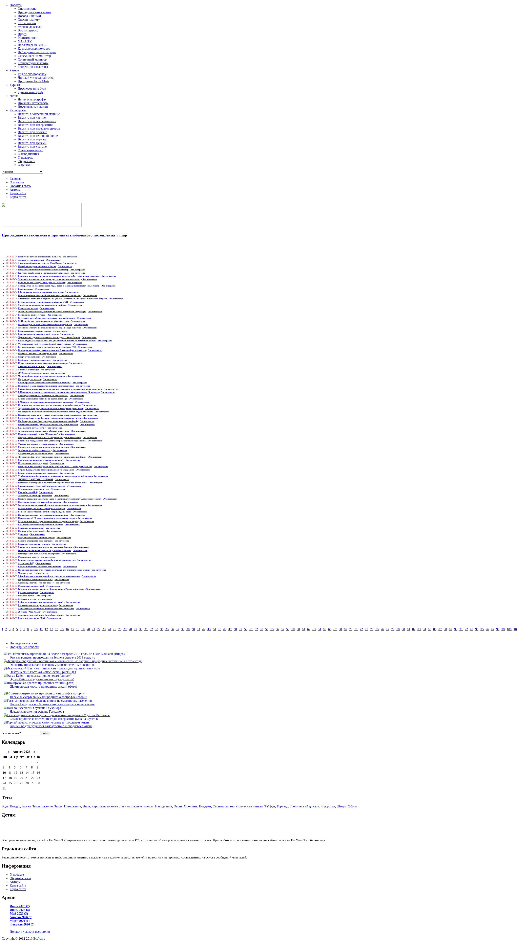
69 (345, 629)
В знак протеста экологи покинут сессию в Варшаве (44, 382)
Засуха (26, 806)
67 (335, 629)
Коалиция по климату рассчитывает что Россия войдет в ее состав (52, 350)
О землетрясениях (30, 150)
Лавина (124, 806)
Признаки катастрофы (33, 103)
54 (266, 629)
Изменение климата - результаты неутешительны (43, 515)
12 (46, 629)
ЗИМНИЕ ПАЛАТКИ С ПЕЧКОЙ (35, 479)
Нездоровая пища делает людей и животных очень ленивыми (49, 415)
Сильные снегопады (28, 369)
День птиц (23, 534)
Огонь (178, 806)
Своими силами (224, 806)
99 (503, 629)
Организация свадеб (28, 557)
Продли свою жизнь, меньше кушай (36, 537)
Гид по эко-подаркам (32, 74)
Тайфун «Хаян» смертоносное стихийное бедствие (43, 321)
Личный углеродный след (36, 77)
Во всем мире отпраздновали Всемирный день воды (44, 511)
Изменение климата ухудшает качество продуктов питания (48, 424)
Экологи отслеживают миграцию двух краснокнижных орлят (49, 279)
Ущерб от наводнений (29, 356)
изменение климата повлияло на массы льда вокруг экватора (49, 327)
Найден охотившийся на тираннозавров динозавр (43, 269)
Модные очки (25, 573)
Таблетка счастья (27, 599)
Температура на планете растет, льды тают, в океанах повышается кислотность (58, 285)
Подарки (205, 806)
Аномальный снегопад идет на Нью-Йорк (39, 263)
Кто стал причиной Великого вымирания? (39, 566)
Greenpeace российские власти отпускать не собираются (46, 318)
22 (98, 629)
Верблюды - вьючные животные (34, 360)
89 (450, 629)
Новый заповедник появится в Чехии (37, 266)
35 (167, 629)
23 (104, 629)
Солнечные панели (249, 806)
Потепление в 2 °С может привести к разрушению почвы (47, 518)
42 (203, 629)
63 (314, 629)
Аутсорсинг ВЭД (26, 563)
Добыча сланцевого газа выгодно (35, 540)
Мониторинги (27, 37)
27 (125, 629)
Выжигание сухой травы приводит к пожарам (41, 508)
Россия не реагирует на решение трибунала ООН (43, 302)
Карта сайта (18, 193)
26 (119, 629)
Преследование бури (32, 88)
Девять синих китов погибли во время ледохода (42, 398)
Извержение (72, 806)
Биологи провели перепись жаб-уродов (38, 334)
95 (482, 629)
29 (135, 629)
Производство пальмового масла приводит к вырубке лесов (49, 405)
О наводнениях (28, 154)
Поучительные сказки (33, 106)
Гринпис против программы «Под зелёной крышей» (44, 550)
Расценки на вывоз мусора (31, 315)
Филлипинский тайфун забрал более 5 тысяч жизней (44, 344)
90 (455, 629)
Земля (58, 806)
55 (272, 629)
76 (382, 629)
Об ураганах (26, 161)
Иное (86, 806)
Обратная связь (20, 186)
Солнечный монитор (32, 59)
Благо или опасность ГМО (31, 618)
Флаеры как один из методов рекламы (37, 444)
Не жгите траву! (26, 595)
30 (140, 629)
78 (392, 629)
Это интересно (28, 30)
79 (398, 629)
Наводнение (163, 806)
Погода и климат (29, 16)
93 (471, 629)
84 (424, 629)
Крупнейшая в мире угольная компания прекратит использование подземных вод (60, 389)
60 (298, 629)
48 (235, 629)
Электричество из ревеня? (31, 260)
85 (429, 629)
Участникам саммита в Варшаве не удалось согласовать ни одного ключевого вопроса (62, 298)
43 (209, 629)
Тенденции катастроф (33, 66)
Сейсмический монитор (34, 56)
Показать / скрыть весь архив (30, 931)
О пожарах (25, 157)
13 (51, 629)
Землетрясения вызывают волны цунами (39, 553)
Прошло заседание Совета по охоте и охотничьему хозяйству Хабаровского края (59, 499)
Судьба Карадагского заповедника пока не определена (46, 469)
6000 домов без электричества (33, 373)
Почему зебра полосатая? (31, 531)
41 (198, 629)
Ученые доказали (30, 26)
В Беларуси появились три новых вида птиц (40, 292)
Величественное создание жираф (34, 331)
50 (245, 629)
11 (41, 629)
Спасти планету (29, 19)
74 (371, 629)
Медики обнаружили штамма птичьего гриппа (41, 376)
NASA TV (25, 41)
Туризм (15, 85)
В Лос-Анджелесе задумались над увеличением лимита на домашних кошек (57, 340)
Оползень (190, 806)
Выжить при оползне (32, 132)
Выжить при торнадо (32, 139)
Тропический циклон (304, 806)
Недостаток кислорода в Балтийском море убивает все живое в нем (52, 482)
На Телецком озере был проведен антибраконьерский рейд (48, 421)
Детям (14, 95)
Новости (16, 5)
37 (177, 629)
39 (188, 629)
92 (466, 629)
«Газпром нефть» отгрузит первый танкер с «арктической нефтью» (52, 457)
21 (93, 629)
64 (319, 629)
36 (172, 629)
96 (487, 629)
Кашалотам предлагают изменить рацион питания (43, 447)
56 (277, 629)
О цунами (25, 164)
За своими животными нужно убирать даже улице (43, 431)
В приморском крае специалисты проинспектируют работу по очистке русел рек (59, 276)
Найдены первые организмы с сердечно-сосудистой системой (49, 437)
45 (219, 629)
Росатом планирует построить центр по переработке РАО (47, 347)
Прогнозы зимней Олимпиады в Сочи (37, 353)
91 (461, 629)
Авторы (15, 189)
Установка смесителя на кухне (33, 489)
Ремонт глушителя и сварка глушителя (38, 473)
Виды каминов (25, 289)
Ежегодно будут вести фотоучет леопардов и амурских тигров (49, 418)
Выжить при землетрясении (37, 121)
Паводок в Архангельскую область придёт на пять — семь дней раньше (55, 466)
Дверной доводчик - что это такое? (36, 582)
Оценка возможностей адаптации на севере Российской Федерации (52, 311)
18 (77, 629)
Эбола (352, 806)
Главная (15, 178)
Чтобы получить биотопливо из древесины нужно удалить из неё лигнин (54, 476)
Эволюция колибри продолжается (35, 495)
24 (109, 629)
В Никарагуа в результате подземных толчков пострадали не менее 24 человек (58, 392)
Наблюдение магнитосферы (37, 52)
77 (387, 629)
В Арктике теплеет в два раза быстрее (37, 605)
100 (509, 629)
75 (377, 629)
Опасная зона (27, 8)
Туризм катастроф (30, 92)
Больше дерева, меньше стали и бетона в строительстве (46, 560)
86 (434, 629)
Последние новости (23, 643)
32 (151, 629)
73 (366, 629)
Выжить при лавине (32, 117)
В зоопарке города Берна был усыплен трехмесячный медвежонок (52, 440)
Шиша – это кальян (28, 308)
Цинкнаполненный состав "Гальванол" (38, 434)
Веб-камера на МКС (32, 45)
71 (356, 629)
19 (83, 629)
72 (361, 629)
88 (445, 629)
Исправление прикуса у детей (33, 463)
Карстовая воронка (104, 806)
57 (282, 629)
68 (340, 629)
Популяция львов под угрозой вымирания (39, 502)
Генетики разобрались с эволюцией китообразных (43, 273)
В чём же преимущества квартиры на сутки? (41, 602)
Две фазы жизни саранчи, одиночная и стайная (42, 305)
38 (182, 629)
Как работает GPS (27, 492)
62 (308, 629)
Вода (5, 806)
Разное (14, 70)
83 (419, 629)
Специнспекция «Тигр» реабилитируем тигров (41, 486)
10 (36, 629)
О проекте (17, 182)
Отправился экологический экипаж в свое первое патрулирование (51, 505)
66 (329, 629)
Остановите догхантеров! (31, 586)
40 (193, 629)
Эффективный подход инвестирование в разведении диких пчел (50, 408)
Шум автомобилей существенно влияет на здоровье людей (48, 521)
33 (156, 629)
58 (287, 629)
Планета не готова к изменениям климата (39, 256)
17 (72, 629)
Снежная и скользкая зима (31, 366)
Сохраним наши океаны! (31, 528)
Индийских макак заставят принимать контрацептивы (46, 386)
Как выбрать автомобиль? (32, 428)
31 (146, 629)
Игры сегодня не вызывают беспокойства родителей (45, 324)
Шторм (342, 806)
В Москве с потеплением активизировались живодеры (45, 402)
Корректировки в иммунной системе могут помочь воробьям (49, 295)
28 (130, 629)
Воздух (15, 806)
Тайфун (269, 806)
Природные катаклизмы (34, 12)
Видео (22, 34)
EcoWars (39, 938)
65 (324, 629)
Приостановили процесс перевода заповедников (42, 363)
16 (67, 629)
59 (293, 629)
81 (408, 629)
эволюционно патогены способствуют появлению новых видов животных (55, 411)
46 (224, 629)
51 (251, 629)
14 (56, 629)
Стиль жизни (27, 23)
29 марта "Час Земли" (29, 612)
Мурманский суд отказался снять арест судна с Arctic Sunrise (49, 337)
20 (88, 629)
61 (303, 629)
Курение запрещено (28, 592)
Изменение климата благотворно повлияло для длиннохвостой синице (54, 570)
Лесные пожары (142, 806)
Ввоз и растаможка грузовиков (34, 544)
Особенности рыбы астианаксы (34, 450)
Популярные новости (24, 647)
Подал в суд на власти (29, 379)
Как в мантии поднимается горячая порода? (41, 460)
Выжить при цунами (32, 143)
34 (161, 629)
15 (62, 629)
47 (230, 629)
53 (261, 629)
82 (413, 629)
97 (492, 629)
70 (350, 629)
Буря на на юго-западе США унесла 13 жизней (41, 282)
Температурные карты (33, 63)
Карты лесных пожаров (34, 48)
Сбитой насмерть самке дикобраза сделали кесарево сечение (49, 576)
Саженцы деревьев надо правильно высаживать (43, 395)
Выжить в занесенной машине (39, 114)
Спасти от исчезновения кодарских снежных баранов (45, 547)
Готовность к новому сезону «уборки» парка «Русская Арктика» (51, 589)
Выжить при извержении (35, 125)
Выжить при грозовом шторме (39, 128)
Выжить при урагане (32, 146)
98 (497, 629)
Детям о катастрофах (32, 99)
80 (403, 629)
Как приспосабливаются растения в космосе (40, 524)
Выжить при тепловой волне (38, 135)
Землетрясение (42, 806)
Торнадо (282, 806)
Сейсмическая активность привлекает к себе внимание (46, 608)
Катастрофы (18, 110)
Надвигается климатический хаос (35, 579)
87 (440, 629)
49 (240, 629)
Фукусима (328, 806)
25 (114, 629)
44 (214, 629)
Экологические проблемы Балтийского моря (41, 615)
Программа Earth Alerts (33, 81)
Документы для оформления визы (35, 453)
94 (476, 629)
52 (256, 629)
